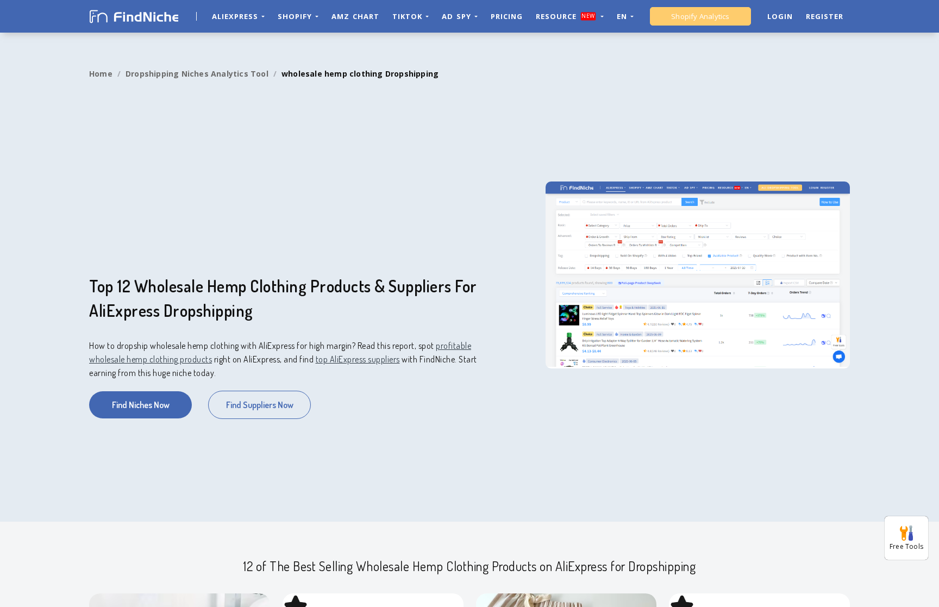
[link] (100, 73)
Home (100, 73)
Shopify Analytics (700, 16)
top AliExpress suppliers (358, 359)
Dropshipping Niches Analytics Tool (197, 73)
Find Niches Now (141, 404)
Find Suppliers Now (259, 404)
